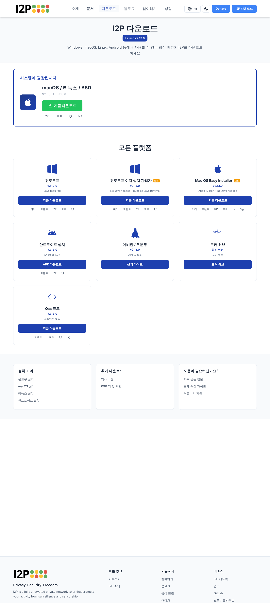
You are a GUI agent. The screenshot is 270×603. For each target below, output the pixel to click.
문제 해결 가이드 (195, 386)
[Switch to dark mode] (206, 9)
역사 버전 (107, 379)
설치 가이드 (135, 264)
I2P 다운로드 (244, 8)
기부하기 (115, 579)
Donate (221, 8)
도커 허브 (217, 264)
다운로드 (109, 9)
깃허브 (50, 337)
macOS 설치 (26, 386)
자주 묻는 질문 (193, 379)
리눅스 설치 (26, 393)
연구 (217, 586)
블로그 (129, 9)
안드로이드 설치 (29, 400)
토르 (59, 116)
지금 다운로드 (65, 106)
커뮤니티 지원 (193, 393)
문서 (90, 9)
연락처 (165, 600)
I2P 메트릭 (221, 579)
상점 (168, 9)
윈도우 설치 (26, 379)
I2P (46, 116)
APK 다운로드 (52, 264)
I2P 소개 (114, 586)
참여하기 (150, 9)
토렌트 (44, 209)
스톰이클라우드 (224, 600)
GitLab (218, 593)
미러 (33, 209)
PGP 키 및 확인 (111, 386)
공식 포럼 (167, 593)
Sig (80, 115)
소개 (75, 9)
